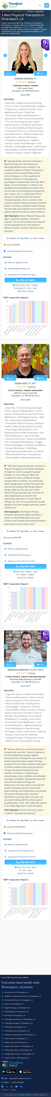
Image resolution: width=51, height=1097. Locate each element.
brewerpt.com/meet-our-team (22, 274)
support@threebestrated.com (20, 1078)
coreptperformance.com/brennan (22, 857)
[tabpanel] (25, 56)
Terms (13, 1090)
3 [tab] (26, 67)
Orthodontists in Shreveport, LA (16, 1031)
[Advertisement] (25, 949)
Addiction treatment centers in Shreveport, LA (22, 996)
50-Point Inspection (29, 27)
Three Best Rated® (24, 1095)
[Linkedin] (21, 1086)
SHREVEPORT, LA (19, 12)
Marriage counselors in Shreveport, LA (19, 1019)
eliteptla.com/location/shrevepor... (22, 561)
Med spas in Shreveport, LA (15, 1027)
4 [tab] (28, 67)
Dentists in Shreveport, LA (14, 1015)
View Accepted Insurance (17, 251)
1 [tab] (22, 67)
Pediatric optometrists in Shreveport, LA (20, 1035)
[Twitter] (7, 1086)
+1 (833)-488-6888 (17, 1082)
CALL (11, 73)
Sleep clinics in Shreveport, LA (16, 1042)
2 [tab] (24, 67)
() (32, 82)
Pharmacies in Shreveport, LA (16, 1038)
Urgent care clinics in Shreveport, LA (18, 1046)
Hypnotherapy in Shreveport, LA (17, 1008)
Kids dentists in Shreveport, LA (16, 1011)
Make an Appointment (17, 262)
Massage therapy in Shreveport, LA (18, 1023)
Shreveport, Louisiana (17, 987)
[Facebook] (2, 1086)
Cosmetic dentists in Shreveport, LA (18, 1000)
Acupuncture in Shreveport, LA (16, 992)
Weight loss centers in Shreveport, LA (19, 1054)
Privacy (5, 1090)
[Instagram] (12, 1086)
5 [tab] (29, 372)
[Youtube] (16, 1086)
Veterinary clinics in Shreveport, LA (18, 1050)
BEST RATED (6, 12)
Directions (35, 91)
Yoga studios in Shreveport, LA (16, 1058)
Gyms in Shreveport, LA (13, 1004)
